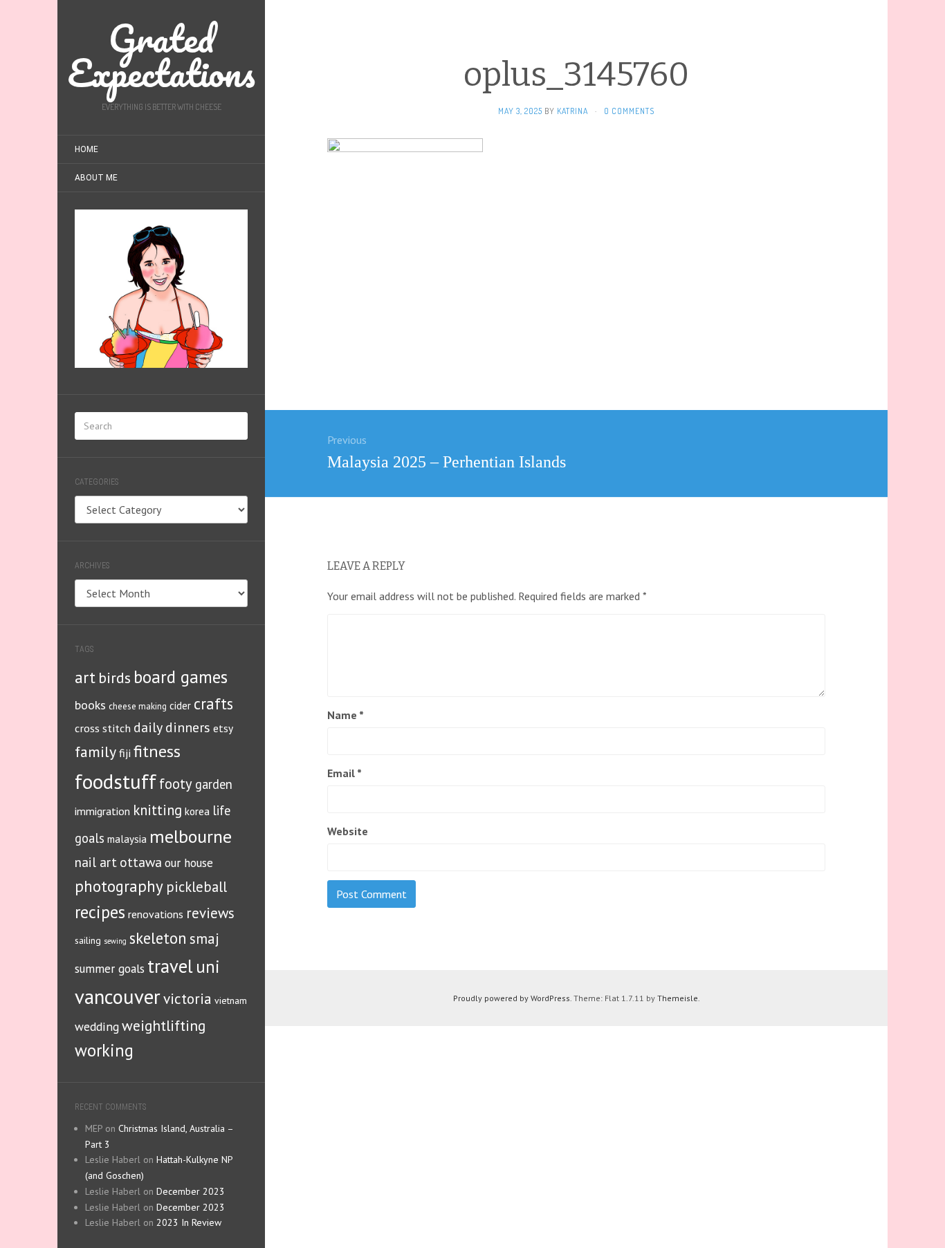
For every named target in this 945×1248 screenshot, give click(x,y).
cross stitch (103, 727)
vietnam (230, 1000)
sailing (88, 940)
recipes (100, 912)
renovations (155, 914)
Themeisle (677, 998)
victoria (187, 998)
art (85, 677)
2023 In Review (188, 1222)
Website (347, 831)
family (95, 751)
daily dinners (172, 727)
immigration (102, 811)
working (104, 1050)
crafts (213, 703)
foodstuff (115, 781)
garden (213, 784)
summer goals (110, 968)
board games (181, 677)
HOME (86, 149)
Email (344, 773)
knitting (157, 810)
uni (208, 967)
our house (189, 862)
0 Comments (629, 111)
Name (345, 715)
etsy (223, 728)
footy (175, 783)
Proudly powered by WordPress (511, 998)
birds (114, 677)
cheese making (138, 706)
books (90, 705)
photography (119, 886)
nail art (96, 862)
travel (170, 966)
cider (180, 705)
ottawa (141, 861)
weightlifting (163, 1025)
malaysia (127, 839)
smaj (204, 938)
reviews (210, 913)
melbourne (190, 836)
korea (197, 811)
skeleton (158, 938)
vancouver (117, 996)
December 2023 (190, 1191)
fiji (125, 752)
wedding (97, 1026)
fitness (157, 751)
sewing (115, 941)
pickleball (196, 886)
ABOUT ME (96, 178)
